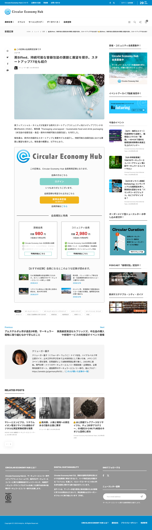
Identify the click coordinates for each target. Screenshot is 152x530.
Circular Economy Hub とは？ (95, 523)
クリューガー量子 (24, 68)
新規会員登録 (59, 200)
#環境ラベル (77, 314)
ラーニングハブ (35, 22)
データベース (52, 22)
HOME (29, 31)
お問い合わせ (55, 3)
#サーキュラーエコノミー (32, 311)
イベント (21, 22)
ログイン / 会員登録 (127, 3)
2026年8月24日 (133, 151)
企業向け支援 (35, 3)
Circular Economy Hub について (16, 3)
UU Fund (60, 482)
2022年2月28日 (55, 429)
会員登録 (67, 22)
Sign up (142, 496)
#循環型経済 (65, 314)
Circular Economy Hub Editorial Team (85, 435)
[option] (20, 416)
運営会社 (115, 523)
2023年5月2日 (34, 68)
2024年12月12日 (12, 435)
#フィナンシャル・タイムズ (93, 311)
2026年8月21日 (133, 174)
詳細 (80, 495)
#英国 (87, 314)
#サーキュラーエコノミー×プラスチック (55, 311)
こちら (64, 206)
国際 (43, 31)
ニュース (36, 31)
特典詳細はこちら (38, 254)
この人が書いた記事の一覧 (76, 371)
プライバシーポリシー (129, 523)
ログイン (59, 181)
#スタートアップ (75, 311)
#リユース (19, 314)
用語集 (45, 3)
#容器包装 (54, 314)
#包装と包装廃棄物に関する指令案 (36, 314)
